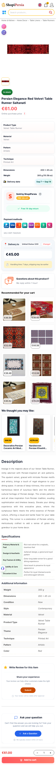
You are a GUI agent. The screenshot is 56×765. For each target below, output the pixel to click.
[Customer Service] (2, 568)
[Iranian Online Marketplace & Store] (14, 5)
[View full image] (28, 49)
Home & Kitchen (8, 20)
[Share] (3, 32)
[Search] (50, 12)
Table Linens (35, 20)
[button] (52, 5)
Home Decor (22, 20)
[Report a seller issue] (40, 194)
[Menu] (4, 12)
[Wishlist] (3, 26)
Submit (28, 690)
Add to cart (30, 759)
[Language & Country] (40, 5)
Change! (46, 244)
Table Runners (49, 20)
